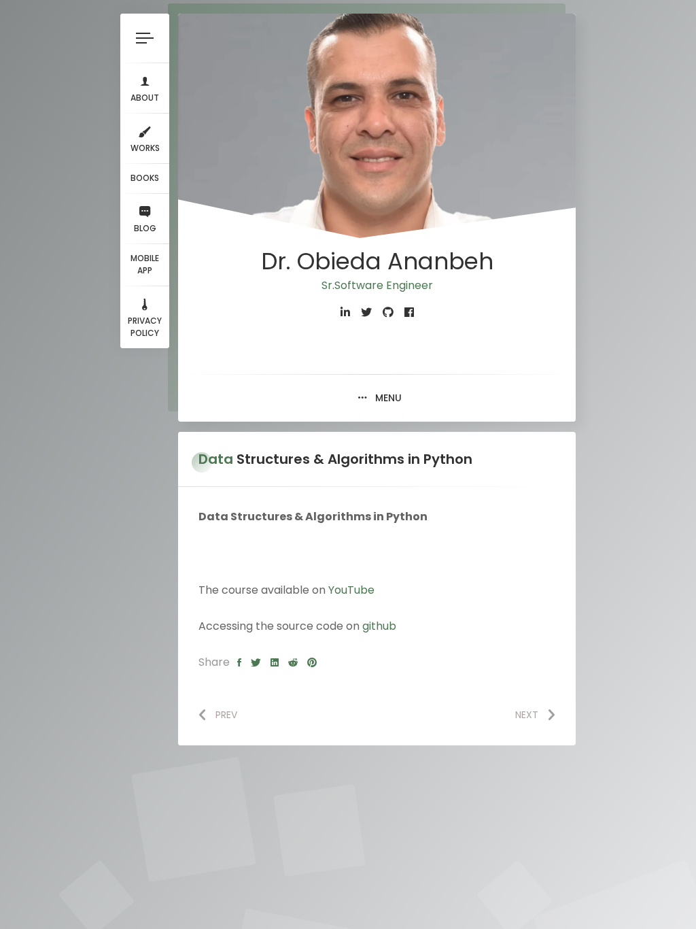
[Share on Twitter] (256, 662)
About (144, 97)
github (379, 626)
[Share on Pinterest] (312, 662)
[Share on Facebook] (239, 662)
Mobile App (144, 264)
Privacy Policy (145, 327)
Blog (145, 228)
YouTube (351, 590)
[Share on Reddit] (293, 662)
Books (144, 178)
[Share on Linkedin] (275, 662)
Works (145, 148)
